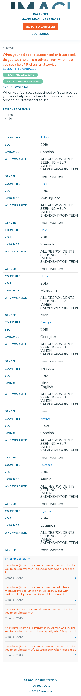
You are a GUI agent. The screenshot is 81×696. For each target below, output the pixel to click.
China (44, 276)
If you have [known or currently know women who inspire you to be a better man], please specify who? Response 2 (40, 647)
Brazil (43, 183)
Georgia (45, 322)
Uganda (45, 511)
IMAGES (40, 5)
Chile (43, 230)
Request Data (40, 685)
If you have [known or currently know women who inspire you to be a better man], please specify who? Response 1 (40, 629)
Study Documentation (40, 680)
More (75, 578)
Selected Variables (40, 26)
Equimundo (40, 33)
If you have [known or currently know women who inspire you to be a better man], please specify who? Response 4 (40, 569)
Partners (40, 14)
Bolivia (44, 137)
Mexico (45, 418)
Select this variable (19, 69)
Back (10, 47)
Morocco (46, 465)
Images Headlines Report (40, 19)
